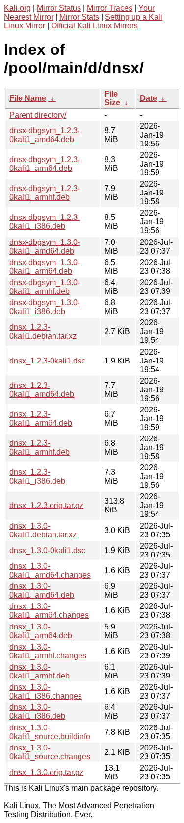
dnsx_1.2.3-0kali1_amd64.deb (41, 389)
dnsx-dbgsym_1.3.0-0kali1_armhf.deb (44, 286)
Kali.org (17, 8)
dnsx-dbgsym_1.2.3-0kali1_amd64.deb (44, 135)
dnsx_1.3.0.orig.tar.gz (46, 772)
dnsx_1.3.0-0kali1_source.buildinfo (49, 732)
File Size (112, 98)
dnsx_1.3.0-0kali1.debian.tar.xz (43, 530)
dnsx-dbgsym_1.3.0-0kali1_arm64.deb (44, 266)
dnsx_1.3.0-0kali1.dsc (47, 550)
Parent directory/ (37, 115)
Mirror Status (59, 8)
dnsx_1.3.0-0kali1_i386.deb (37, 711)
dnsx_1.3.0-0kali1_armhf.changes (47, 651)
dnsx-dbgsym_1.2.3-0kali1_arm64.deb (44, 163)
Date (148, 98)
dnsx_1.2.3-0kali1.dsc (47, 361)
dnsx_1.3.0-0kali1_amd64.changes (50, 570)
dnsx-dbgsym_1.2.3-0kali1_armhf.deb (44, 192)
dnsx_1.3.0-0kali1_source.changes (49, 752)
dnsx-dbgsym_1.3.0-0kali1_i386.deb (44, 306)
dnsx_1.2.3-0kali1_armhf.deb (39, 447)
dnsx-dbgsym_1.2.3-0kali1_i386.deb (44, 221)
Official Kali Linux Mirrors (94, 26)
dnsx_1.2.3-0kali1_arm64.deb (40, 418)
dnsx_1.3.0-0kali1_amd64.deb (41, 590)
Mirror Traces (109, 8)
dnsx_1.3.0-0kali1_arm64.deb (40, 631)
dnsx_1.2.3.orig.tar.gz (46, 505)
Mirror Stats (79, 17)
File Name (27, 98)
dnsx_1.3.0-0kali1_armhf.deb (39, 671)
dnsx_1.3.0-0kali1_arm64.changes (49, 610)
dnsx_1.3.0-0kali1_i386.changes (45, 691)
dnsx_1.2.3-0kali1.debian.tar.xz (43, 331)
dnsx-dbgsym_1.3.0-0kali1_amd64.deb (44, 246)
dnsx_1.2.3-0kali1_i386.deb (37, 476)
